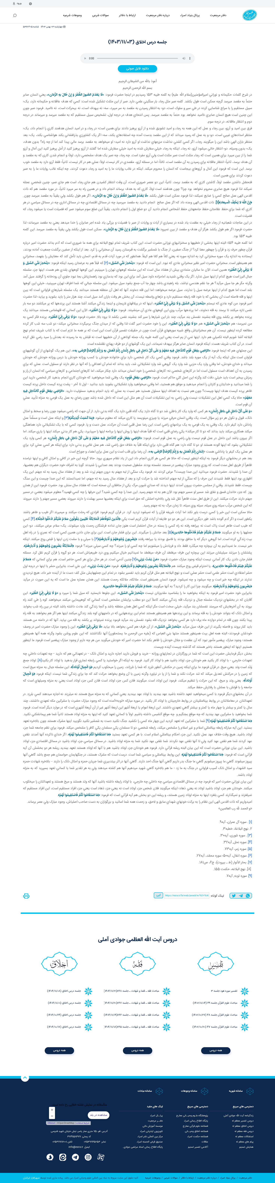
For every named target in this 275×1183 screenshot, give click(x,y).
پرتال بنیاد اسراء (228, 1178)
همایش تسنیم (246, 1147)
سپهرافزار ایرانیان (31, 1178)
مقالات (205, 1142)
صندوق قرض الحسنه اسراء (150, 1142)
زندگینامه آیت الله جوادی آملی (238, 1116)
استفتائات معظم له (244, 1137)
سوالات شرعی (100, 15)
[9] (208, 721)
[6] (96, 539)
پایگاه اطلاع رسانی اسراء (196, 1121)
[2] (106, 263)
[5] (170, 532)
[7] (134, 559)
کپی (158, 895)
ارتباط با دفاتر (127, 15)
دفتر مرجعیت (218, 15)
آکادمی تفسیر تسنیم (198, 1147)
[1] (250, 822)
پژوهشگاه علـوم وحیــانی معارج (192, 1116)
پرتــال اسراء (156, 1116)
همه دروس (216, 1050)
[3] (66, 418)
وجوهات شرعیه (72, 15)
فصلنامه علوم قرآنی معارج (195, 1126)
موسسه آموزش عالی (153, 1126)
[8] (40, 660)
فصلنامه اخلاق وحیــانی (196, 1131)
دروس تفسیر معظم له (242, 1121)
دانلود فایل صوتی (137, 68)
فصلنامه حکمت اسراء (197, 1137)
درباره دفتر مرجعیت (158, 15)
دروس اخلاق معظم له (242, 1126)
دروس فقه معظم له (244, 1131)
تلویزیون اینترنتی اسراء (151, 1131)
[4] (33, 519)
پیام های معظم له (244, 1142)
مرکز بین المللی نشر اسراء (150, 1137)
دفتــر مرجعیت (155, 1121)
